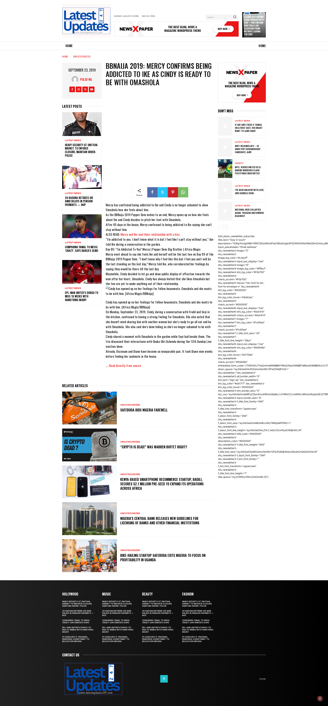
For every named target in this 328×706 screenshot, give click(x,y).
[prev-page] (220, 227)
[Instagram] (78, 89)
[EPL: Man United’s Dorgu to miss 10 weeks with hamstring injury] (82, 272)
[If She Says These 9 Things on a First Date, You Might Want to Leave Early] (225, 126)
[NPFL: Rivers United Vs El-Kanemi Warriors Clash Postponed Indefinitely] (225, 168)
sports (239, 163)
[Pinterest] (173, 192)
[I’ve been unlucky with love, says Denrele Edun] (225, 189)
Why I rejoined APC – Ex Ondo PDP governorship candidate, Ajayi (248, 149)
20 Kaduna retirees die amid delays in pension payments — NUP (79, 201)
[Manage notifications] (320, 698)
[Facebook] (72, 89)
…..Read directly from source (123, 365)
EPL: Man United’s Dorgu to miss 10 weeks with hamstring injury (81, 296)
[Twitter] (85, 89)
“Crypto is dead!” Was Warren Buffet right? (153, 446)
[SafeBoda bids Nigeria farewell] (89, 408)
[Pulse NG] (76, 79)
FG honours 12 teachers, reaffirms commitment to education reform (75, 639)
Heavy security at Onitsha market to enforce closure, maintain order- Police (81, 150)
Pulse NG (86, 79)
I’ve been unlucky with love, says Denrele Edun (249, 191)
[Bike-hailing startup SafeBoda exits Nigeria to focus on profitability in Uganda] (89, 555)
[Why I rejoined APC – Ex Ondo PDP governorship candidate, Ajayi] (225, 147)
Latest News (73, 140)
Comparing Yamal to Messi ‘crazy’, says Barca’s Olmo (81, 249)
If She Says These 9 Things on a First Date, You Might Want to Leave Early (249, 128)
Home (65, 56)
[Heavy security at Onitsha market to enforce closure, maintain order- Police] (82, 124)
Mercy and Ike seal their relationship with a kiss (150, 234)
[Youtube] (91, 89)
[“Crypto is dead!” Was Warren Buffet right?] (89, 445)
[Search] (234, 17)
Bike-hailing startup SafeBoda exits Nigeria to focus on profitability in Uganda (163, 557)
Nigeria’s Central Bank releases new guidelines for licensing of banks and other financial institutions (159, 520)
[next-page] (225, 227)
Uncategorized (82, 56)
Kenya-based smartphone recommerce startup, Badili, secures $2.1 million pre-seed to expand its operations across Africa (162, 484)
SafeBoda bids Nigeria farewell (144, 409)
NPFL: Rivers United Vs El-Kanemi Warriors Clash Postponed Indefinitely (248, 170)
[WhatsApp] (183, 192)
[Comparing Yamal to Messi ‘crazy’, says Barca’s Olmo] (82, 226)
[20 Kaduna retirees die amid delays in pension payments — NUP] (82, 177)
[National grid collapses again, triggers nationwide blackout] (225, 211)
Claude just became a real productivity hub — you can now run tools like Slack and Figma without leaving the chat (254, 25)
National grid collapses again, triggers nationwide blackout (249, 212)
